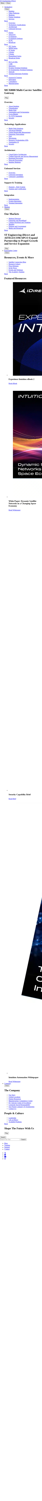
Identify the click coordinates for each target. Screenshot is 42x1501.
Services (11, 19)
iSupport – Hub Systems (17, 187)
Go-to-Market (13, 114)
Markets (7, 207)
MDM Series (13, 48)
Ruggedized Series (15, 56)
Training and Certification (17, 189)
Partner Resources (15, 1099)
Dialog (11, 33)
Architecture (13, 27)
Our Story (12, 1095)
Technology (8, 7)
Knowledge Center (10, 250)
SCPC (11, 40)
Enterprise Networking (16, 134)
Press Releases (14, 266)
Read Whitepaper (14, 510)
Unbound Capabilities (16, 177)
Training (7, 1145)
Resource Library (14, 264)
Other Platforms (14, 13)
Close (8, 3)
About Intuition (14, 106)
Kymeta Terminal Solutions (18, 68)
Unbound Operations (16, 175)
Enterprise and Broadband (17, 220)
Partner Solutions (14, 17)
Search (3, 1137)
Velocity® (12, 35)
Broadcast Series (14, 58)
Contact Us (12, 1109)
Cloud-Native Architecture (18, 154)
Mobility (11, 224)
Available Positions (15, 1122)
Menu (2, 3)
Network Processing (15, 160)
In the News (13, 268)
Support (7, 1147)
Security (11, 118)
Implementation (14, 199)
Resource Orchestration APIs (18, 140)
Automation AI (14, 142)
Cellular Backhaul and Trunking (19, 222)
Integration (12, 79)
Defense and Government (17, 226)
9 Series (11, 54)
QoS (10, 136)
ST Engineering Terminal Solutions (21, 70)
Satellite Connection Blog (17, 262)
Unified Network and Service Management (23, 156)
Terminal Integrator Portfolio (18, 74)
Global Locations (14, 1097)
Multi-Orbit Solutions (16, 128)
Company (7, 1083)
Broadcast (12, 42)
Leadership (12, 1118)
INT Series (12, 46)
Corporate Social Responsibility (19, 1105)
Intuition (11, 11)
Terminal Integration (15, 203)
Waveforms (12, 138)
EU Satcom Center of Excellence (20, 1103)
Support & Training (15, 78)
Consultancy (13, 81)
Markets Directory (15, 218)
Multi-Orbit (12, 110)
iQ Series (12, 50)
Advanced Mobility (15, 130)
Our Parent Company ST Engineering (21, 1107)
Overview (12, 23)
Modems (12, 15)
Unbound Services (15, 29)
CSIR (10, 64)
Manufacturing (14, 83)
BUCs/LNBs (13, 62)
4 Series (11, 52)
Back (6, 21)
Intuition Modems (15, 162)
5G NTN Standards (15, 116)
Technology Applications (17, 25)
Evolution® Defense (16, 38)
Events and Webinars (16, 270)
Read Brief (12, 799)
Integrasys (12, 66)
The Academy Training (16, 272)
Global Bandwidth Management (19, 132)
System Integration (15, 201)
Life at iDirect (13, 1120)
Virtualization (13, 108)
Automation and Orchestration (19, 112)
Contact (7, 1149)
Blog (6, 1143)
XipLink (11, 72)
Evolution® (13, 36)
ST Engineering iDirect (8, 1)
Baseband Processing (16, 158)
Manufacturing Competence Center (21, 1101)
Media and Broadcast (16, 228)
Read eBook (13, 383)
